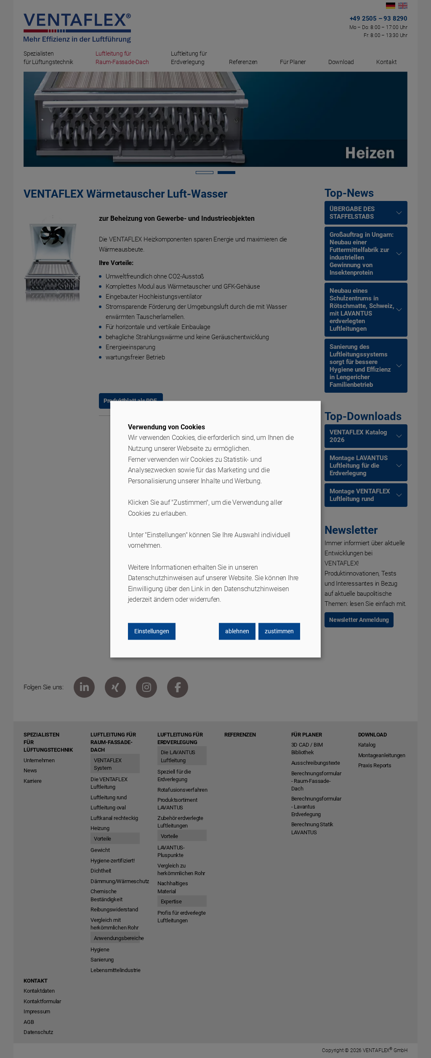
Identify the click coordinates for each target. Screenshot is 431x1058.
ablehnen (237, 631)
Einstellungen (151, 631)
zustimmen (279, 631)
